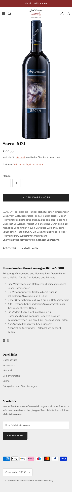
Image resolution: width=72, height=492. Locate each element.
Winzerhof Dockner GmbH (28, 164)
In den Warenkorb (36, 197)
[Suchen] (11, 13)
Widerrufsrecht (11, 375)
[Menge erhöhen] (26, 183)
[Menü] (3, 13)
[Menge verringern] (7, 183)
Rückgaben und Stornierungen (20, 386)
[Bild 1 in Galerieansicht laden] (36, 79)
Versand (20, 157)
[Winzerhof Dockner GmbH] (36, 13)
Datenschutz (10, 360)
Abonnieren (15, 435)
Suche (6, 381)
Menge (7, 176)
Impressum (9, 365)
